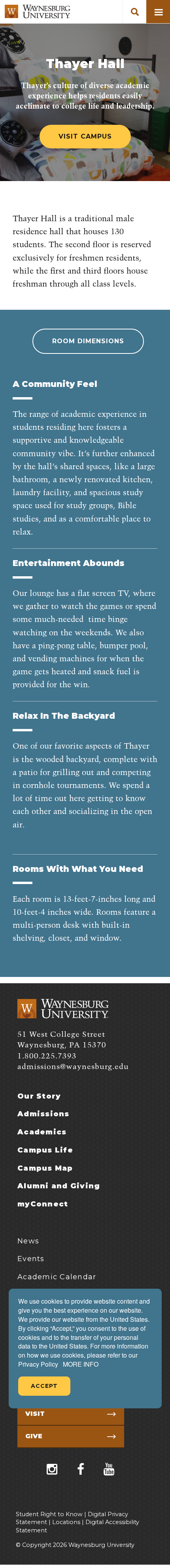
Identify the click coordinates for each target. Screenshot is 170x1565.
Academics (41, 1132)
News (28, 1241)
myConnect (42, 1204)
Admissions (43, 1114)
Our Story (39, 1096)
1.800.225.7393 (47, 1056)
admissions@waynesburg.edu (73, 1067)
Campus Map (45, 1168)
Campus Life (45, 1150)
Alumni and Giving (58, 1186)
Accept (44, 1385)
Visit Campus (85, 136)
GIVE (33, 1436)
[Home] (37, 11)
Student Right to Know (49, 1514)
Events (31, 1258)
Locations (66, 1522)
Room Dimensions (88, 341)
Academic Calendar (56, 1277)
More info (80, 1364)
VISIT (35, 1413)
